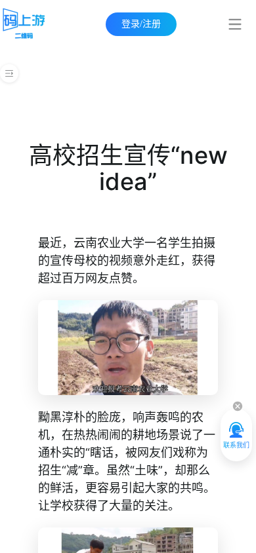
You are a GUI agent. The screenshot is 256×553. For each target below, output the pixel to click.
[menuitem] (237, 24)
